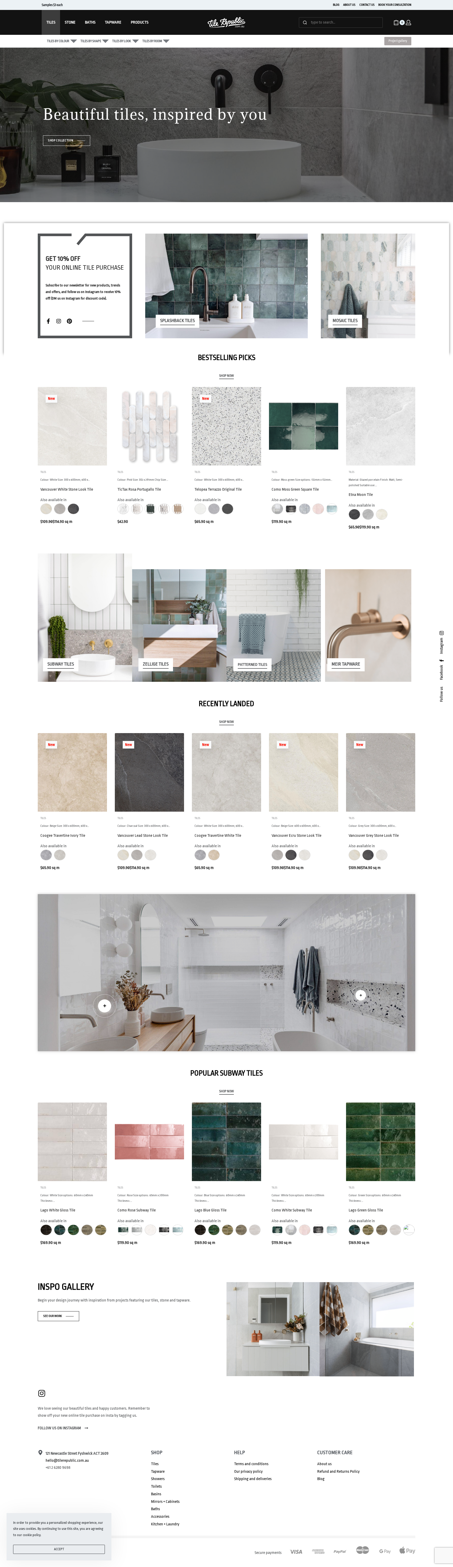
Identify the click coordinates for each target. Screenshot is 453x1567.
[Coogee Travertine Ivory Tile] (72, 772)
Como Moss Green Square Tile (295, 489)
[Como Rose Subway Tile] (149, 1142)
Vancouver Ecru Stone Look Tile (296, 835)
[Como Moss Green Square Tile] (303, 426)
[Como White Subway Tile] (303, 1142)
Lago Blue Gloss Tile (210, 1210)
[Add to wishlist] (94, 399)
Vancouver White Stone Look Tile (66, 489)
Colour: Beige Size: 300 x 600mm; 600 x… (64, 826)
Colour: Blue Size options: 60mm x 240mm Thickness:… (220, 1198)
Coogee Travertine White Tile (218, 835)
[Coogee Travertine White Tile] (226, 772)
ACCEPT (59, 1549)
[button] (104, 1005)
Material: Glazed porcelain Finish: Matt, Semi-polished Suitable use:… (376, 482)
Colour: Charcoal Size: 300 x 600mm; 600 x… (143, 826)
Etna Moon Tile (361, 494)
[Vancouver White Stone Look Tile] (72, 426)
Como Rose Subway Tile (136, 1210)
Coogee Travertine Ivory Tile (62, 835)
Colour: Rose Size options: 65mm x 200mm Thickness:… (143, 1198)
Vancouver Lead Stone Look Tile (142, 835)
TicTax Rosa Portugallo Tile (139, 489)
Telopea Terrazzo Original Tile (218, 489)
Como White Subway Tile (292, 1210)
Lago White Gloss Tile (57, 1210)
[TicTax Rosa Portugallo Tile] (149, 426)
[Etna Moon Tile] (380, 426)
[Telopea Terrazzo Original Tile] (226, 426)
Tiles (43, 472)
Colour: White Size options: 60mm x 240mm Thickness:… (66, 1198)
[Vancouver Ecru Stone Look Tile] (303, 772)
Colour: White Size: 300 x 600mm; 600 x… (65, 479)
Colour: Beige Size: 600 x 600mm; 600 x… (296, 826)
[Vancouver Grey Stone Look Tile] (380, 772)
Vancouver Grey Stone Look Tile (374, 835)
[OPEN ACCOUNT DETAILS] (408, 22)
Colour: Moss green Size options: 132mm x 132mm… (302, 479)
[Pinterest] (69, 321)
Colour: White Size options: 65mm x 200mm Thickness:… (298, 1198)
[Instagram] (58, 321)
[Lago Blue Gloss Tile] (226, 1142)
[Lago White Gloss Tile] (72, 1142)
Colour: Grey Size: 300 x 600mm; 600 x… (372, 826)
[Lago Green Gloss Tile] (380, 1142)
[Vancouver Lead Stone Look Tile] (149, 772)
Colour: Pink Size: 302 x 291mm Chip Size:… (142, 479)
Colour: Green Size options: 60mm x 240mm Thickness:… (375, 1198)
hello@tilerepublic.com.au (67, 1460)
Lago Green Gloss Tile (366, 1210)
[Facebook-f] (48, 321)
